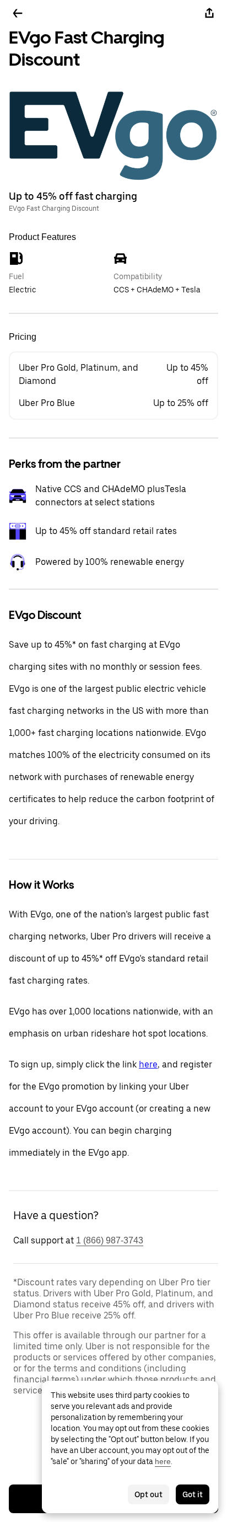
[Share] (209, 13)
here (148, 1064)
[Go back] (17, 13)
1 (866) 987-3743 (109, 1240)
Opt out (148, 1494)
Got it (192, 1494)
